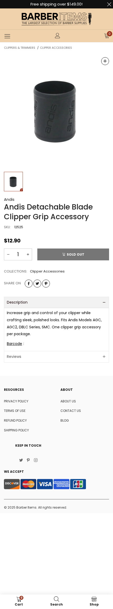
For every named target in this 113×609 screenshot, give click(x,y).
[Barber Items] (56, 19)
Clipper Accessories (47, 271)
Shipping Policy (16, 430)
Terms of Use (14, 410)
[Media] (105, 61)
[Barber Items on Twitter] (21, 460)
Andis (9, 199)
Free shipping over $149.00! (56, 4)
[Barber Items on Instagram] (36, 460)
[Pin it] (46, 284)
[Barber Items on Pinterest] (28, 460)
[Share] (29, 284)
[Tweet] (37, 284)
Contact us (70, 410)
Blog (64, 420)
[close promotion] (109, 4)
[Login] (57, 36)
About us (68, 401)
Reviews (14, 356)
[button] (8, 254)
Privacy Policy (16, 401)
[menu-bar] (7, 36)
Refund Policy (15, 420)
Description (17, 302)
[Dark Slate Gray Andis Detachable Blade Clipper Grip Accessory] (56, 110)
